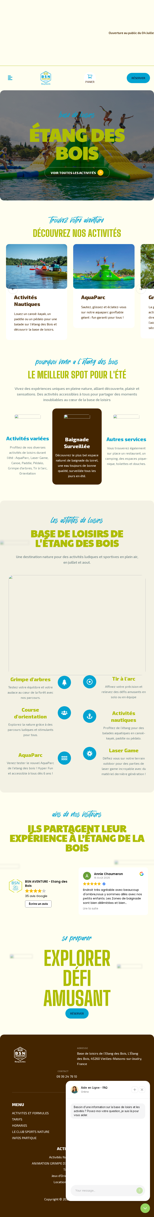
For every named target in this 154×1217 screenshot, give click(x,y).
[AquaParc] (64, 758)
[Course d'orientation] (64, 712)
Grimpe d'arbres (30, 679)
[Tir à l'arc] (89, 681)
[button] (10, 78)
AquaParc (93, 297)
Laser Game (124, 750)
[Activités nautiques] (89, 716)
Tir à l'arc (123, 678)
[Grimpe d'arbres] (64, 682)
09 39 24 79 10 (67, 1076)
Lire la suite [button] (90, 908)
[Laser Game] (89, 753)
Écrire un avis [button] (38, 904)
